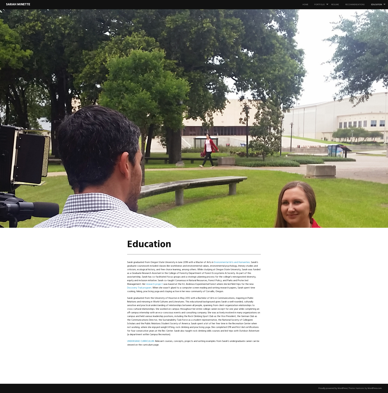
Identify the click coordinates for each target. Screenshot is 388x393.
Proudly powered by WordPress (332, 388)
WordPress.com (375, 388)
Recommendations (355, 4)
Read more (113, 140)
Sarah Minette (18, 4)
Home (305, 4)
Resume (335, 4)
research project (154, 284)
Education (376, 4)
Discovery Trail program (139, 288)
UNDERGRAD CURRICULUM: (141, 341)
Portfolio (319, 4)
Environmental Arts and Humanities (232, 262)
